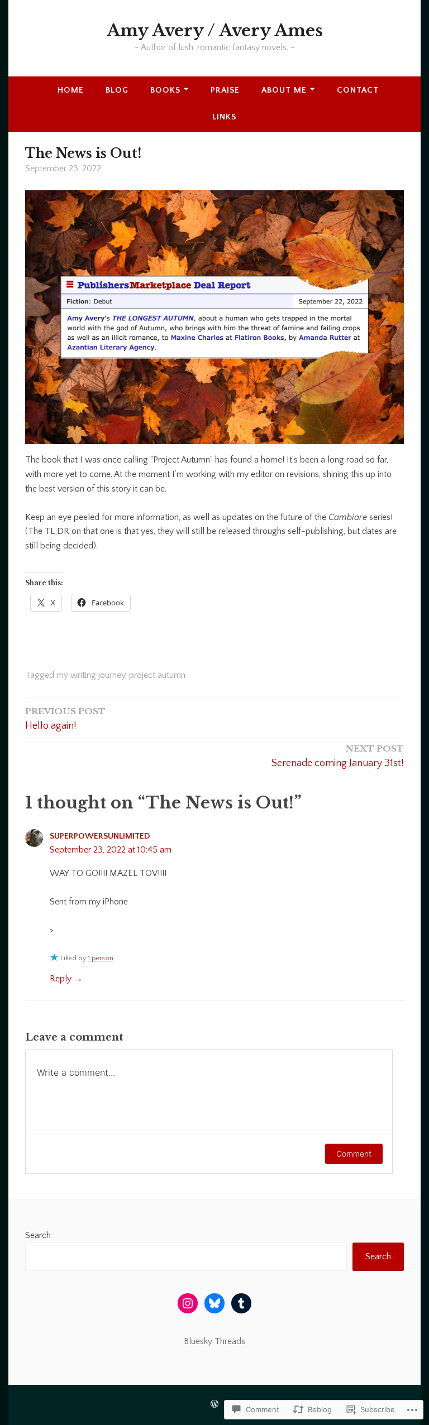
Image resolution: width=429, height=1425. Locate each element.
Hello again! (65, 718)
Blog (117, 90)
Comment (353, 1153)
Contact (358, 90)
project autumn (157, 675)
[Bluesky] (214, 1303)
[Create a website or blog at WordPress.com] (214, 1404)
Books (165, 90)
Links (224, 117)
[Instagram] (188, 1303)
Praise (225, 90)
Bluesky (198, 1341)
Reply (61, 979)
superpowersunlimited (100, 836)
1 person (100, 958)
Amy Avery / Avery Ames (215, 31)
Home (71, 90)
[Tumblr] (241, 1303)
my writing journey (90, 675)
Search (38, 1235)
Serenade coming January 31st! (337, 756)
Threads (229, 1341)
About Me (284, 90)
